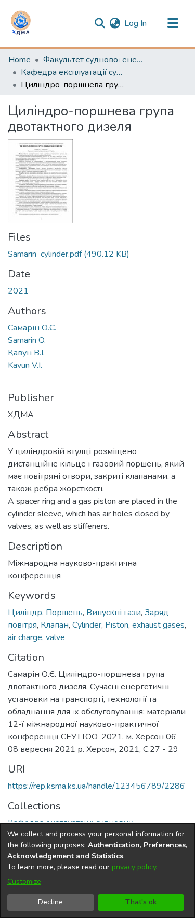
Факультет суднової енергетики (95, 59)
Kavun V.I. (25, 365)
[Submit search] (99, 23)
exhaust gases (158, 625)
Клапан (55, 625)
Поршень (64, 612)
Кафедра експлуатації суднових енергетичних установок (73, 72)
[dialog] (97, 870)
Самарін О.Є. (32, 328)
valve (55, 637)
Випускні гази (113, 612)
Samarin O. (27, 340)
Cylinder (86, 625)
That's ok (141, 902)
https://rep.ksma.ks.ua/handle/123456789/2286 (96, 786)
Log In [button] (136, 23)
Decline (50, 902)
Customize (24, 881)
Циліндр (25, 612)
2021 (18, 291)
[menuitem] (114, 23)
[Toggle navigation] (172, 23)
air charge (25, 637)
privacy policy (134, 867)
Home (19, 59)
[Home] (21, 23)
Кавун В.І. (26, 352)
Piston (116, 625)
